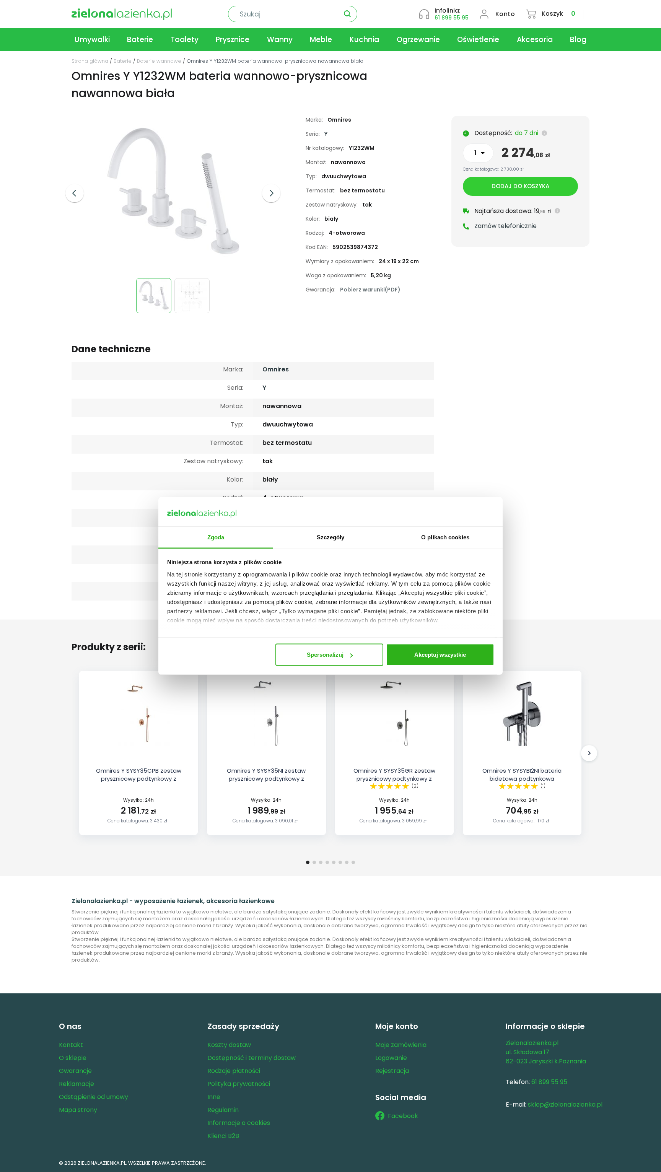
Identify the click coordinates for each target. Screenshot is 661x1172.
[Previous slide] (74, 193)
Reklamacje (76, 1083)
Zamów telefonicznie (505, 225)
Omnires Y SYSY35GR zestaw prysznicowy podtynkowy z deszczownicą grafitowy (394, 779)
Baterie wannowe (159, 61)
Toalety (185, 39)
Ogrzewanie (418, 39)
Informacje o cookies (238, 1122)
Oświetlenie (478, 39)
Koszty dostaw (229, 1044)
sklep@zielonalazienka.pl (565, 1104)
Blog (578, 39)
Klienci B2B (223, 1135)
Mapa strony (78, 1109)
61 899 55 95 (452, 17)
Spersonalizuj (325, 654)
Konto (505, 14)
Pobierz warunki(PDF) (370, 289)
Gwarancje (75, 1070)
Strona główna (90, 61)
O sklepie (72, 1057)
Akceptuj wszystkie (440, 654)
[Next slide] (271, 193)
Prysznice (232, 39)
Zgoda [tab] (216, 537)
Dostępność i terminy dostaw (251, 1057)
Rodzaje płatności (233, 1070)
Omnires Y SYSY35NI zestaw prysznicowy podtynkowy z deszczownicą (266, 779)
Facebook (403, 1116)
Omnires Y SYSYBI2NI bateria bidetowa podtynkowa (522, 775)
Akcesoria (535, 39)
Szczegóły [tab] (331, 537)
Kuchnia (364, 39)
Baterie (140, 39)
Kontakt (71, 1044)
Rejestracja (392, 1070)
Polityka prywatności (238, 1083)
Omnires (275, 369)
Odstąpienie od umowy (93, 1096)
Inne (213, 1096)
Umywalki (92, 39)
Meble (321, 39)
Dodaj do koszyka (520, 186)
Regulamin (223, 1109)
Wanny (280, 39)
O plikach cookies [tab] (445, 537)
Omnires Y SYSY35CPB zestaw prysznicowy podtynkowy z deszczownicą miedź (138, 779)
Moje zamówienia (401, 1044)
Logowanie (391, 1057)
